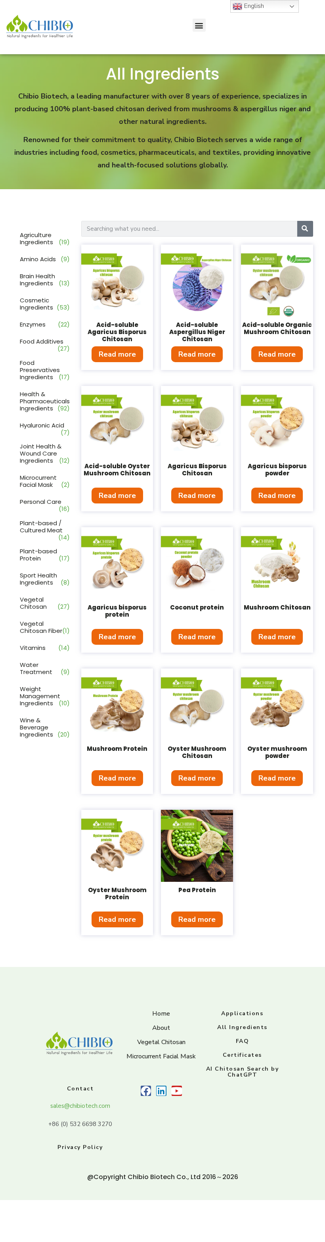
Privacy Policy (80, 1147)
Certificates (242, 1055)
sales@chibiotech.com (80, 1106)
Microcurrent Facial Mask (161, 1056)
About (161, 1028)
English (253, 6)
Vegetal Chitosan (161, 1042)
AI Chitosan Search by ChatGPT (242, 1072)
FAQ (242, 1041)
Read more (117, 354)
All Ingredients (242, 1027)
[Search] (305, 229)
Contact (80, 1088)
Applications (242, 1013)
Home (161, 1013)
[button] (199, 25)
